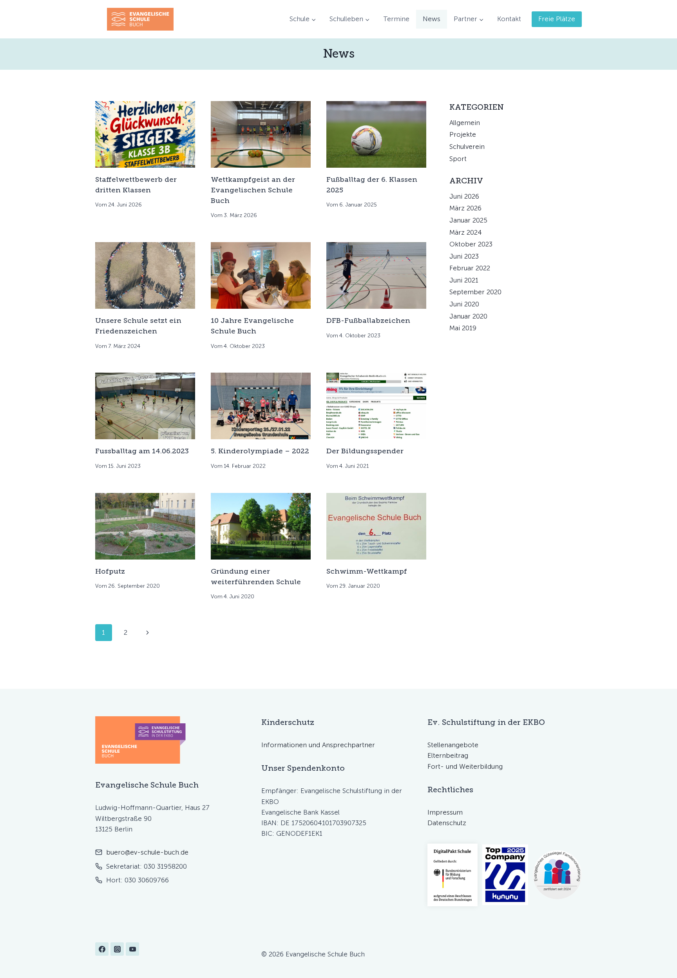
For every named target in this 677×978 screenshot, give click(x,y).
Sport (458, 159)
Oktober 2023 (470, 244)
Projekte (462, 134)
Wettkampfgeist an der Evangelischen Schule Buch (253, 190)
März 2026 (465, 208)
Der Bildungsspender (365, 451)
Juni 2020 (464, 304)
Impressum (445, 812)
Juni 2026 (464, 196)
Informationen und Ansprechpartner (318, 745)
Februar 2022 (469, 268)
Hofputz (110, 571)
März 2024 (465, 232)
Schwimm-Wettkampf (366, 571)
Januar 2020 (468, 316)
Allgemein (464, 123)
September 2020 (475, 292)
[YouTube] (132, 949)
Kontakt (509, 19)
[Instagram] (117, 949)
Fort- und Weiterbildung (465, 766)
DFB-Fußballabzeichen (368, 320)
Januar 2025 (468, 220)
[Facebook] (102, 949)
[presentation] (145, 134)
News (431, 19)
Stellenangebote (452, 745)
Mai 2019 (462, 328)
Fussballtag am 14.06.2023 (142, 451)
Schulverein (467, 146)
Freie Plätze (556, 19)
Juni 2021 (463, 280)
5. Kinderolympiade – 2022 (260, 451)
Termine (396, 19)
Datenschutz (446, 823)
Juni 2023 (464, 256)
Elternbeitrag (447, 755)
